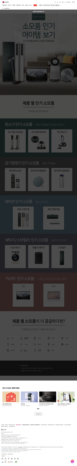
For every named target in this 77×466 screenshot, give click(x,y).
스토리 (23, 5)
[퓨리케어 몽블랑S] (61, 179)
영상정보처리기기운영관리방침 (35, 424)
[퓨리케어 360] (15, 179)
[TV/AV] (25, 344)
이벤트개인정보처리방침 (25, 424)
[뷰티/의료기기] (25, 350)
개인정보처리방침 (18, 424)
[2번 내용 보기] (39, 408)
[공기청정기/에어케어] (25, 338)
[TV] (23, 295)
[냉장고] (52, 344)
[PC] (53, 295)
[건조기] (65, 338)
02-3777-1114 (9, 432)
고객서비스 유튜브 (4, 454)
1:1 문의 (2, 433)
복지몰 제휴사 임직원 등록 (59, 424)
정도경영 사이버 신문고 (4, 426)
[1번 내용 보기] (38, 408)
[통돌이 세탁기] (38, 256)
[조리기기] (65, 344)
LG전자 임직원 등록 (44, 424)
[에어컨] (38, 338)
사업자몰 (73, 2)
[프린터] (52, 350)
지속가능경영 (68, 2)
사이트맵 (2, 424)
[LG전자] (5, 2)
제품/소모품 (4, 5)
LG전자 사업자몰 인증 (67, 424)
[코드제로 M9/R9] (38, 141)
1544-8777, (13, 439)
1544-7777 (19, 439)
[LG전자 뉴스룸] (12, 458)
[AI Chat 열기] (72, 461)
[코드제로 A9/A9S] (15, 141)
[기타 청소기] (61, 141)
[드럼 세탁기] (15, 256)
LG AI (30, 5)
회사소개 (63, 2)
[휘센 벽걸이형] (53, 218)
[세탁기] (52, 338)
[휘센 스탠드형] (23, 218)
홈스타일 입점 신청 (12, 426)
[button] (55, 2)
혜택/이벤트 (18, 5)
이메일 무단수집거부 (12, 424)
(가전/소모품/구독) (15, 435)
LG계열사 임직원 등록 (51, 424)
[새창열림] (41, 5)
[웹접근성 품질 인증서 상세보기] (16, 462)
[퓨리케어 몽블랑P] (38, 179)
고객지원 (13, 5)
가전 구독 (9, 5)
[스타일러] (61, 256)
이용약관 (6, 424)
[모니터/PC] (38, 344)
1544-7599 (15, 436)
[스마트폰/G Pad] (38, 350)
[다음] (74, 397)
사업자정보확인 (20, 447)
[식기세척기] (11, 350)
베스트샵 (26, 5)
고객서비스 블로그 (10, 454)
